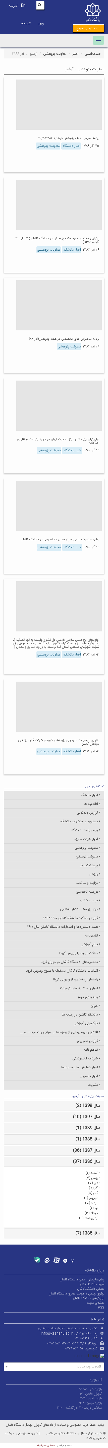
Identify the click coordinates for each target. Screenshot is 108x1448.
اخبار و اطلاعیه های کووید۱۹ (79, 988)
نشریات (93, 1085)
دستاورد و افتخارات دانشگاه (79, 822)
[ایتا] (47, 1260)
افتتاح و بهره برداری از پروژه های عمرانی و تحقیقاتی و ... (59, 1032)
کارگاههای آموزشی (86, 1024)
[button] (88, 28)
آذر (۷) (93, 1188)
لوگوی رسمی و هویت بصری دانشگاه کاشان (76, 1293)
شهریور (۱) (91, 1198)
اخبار (76, 54)
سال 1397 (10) (86, 1117)
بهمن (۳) (91, 1178)
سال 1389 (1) (88, 1128)
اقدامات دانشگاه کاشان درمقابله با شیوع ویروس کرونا (62, 971)
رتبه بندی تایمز (88, 997)
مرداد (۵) (91, 1203)
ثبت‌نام (25, 24)
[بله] (37, 1260)
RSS (101, 1307)
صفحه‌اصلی (92, 54)
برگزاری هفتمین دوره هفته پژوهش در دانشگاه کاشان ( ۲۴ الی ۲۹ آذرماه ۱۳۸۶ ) (57, 240)
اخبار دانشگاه (71, 146)
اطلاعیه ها (91, 804)
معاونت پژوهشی (55, 54)
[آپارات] (56, 1260)
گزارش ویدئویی (87, 813)
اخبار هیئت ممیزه (86, 839)
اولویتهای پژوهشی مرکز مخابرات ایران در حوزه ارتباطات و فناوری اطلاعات (58, 441)
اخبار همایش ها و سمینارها (79, 1067)
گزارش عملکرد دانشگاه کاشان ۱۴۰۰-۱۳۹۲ (70, 918)
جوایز (94, 1006)
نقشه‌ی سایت (95, 1303)
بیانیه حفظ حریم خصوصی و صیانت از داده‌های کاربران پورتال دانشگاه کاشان (55, 1425)
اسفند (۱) (92, 1173)
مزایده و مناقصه (87, 883)
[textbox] (55, 1366)
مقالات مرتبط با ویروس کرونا (78, 953)
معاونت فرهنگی (87, 857)
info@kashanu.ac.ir (57, 1334)
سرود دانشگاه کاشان (91, 1284)
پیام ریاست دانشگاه (84, 830)
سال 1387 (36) (86, 1150)
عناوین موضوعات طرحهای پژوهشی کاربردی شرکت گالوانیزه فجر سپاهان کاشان (58, 742)
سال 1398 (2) (88, 1105)
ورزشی (93, 874)
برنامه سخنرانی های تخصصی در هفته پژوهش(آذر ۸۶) (64, 339)
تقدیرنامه (91, 936)
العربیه (13, 5)
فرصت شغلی (89, 901)
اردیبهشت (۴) (88, 1218)
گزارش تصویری (87, 1041)
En (23, 5)
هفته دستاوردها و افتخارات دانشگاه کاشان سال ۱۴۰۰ (62, 927)
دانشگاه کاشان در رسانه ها (80, 1015)
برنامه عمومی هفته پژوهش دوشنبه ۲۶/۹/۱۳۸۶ (68, 138)
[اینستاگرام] (72, 1261)
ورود (41, 24)
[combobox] (54, 1366)
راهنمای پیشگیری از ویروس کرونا (75, 980)
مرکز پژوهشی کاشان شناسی (79, 909)
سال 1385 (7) (88, 1233)
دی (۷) (93, 1183)
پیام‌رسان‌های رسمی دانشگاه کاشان (82, 1279)
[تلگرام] (65, 1261)
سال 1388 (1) (88, 1139)
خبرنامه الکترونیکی (85, 1059)
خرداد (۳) (91, 1213)
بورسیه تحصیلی (87, 892)
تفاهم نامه (91, 1050)
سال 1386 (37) (86, 1161)
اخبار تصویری (89, 1076)
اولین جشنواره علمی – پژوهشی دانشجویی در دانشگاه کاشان (60, 539)
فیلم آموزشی (89, 945)
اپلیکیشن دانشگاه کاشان (88, 1298)
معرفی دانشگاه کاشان (90, 1289)
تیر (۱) (94, 1208)
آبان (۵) (92, 1193)
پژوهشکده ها (89, 865)
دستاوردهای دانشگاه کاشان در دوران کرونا (69, 962)
